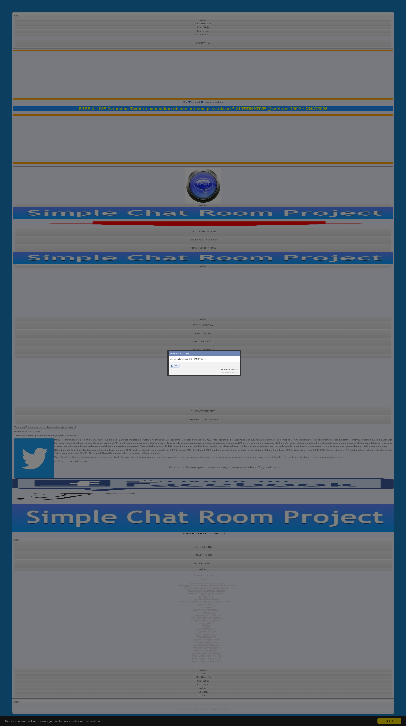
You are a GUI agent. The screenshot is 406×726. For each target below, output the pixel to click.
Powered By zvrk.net (230, 372)
